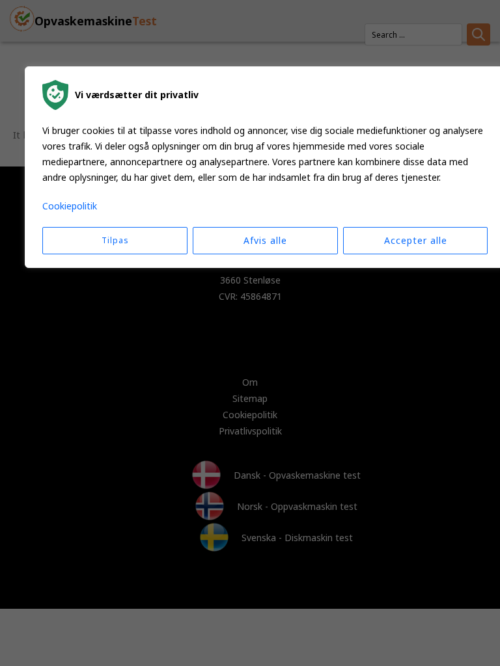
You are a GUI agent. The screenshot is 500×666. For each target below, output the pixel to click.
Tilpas (115, 240)
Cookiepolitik (69, 206)
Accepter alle (415, 240)
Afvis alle (265, 240)
